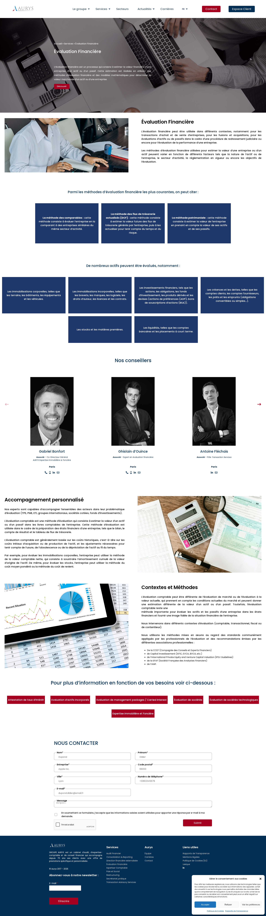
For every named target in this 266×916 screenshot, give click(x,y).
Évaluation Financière (116, 864)
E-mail (53, 883)
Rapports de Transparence (236, 911)
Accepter (205, 904)
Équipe (148, 853)
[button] (260, 878)
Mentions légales (191, 857)
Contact (211, 9)
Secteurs (122, 9)
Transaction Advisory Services (121, 882)
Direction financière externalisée (122, 860)
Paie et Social (113, 871)
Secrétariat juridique (116, 878)
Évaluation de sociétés (188, 700)
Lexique (186, 864)
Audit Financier (113, 853)
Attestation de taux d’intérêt (26, 700)
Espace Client (241, 9)
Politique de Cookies (215, 911)
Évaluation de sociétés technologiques (234, 700)
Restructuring (112, 875)
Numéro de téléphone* (150, 776)
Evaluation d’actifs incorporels (70, 700)
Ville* (59, 776)
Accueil (58, 43)
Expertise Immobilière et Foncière (133, 713)
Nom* (60, 752)
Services (101, 9)
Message (62, 800)
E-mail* (61, 788)
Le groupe (80, 9)
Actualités (144, 9)
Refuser (228, 904)
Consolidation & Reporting (119, 857)
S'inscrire (63, 901)
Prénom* (143, 752)
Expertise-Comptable (116, 867)
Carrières (167, 9)
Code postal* (145, 764)
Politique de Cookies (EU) (195, 860)
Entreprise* (63, 764)
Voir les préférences (251, 904)
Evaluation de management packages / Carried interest (132, 700)
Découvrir (61, 86)
